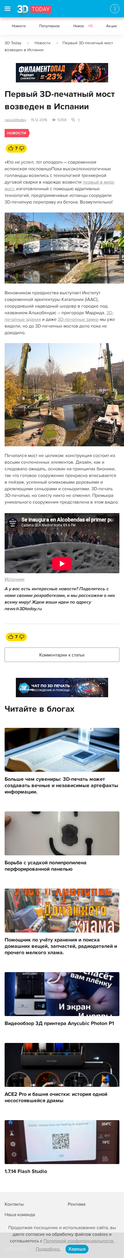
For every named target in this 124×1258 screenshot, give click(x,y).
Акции (111, 26)
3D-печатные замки (78, 319)
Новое (83, 26)
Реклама (27, 75)
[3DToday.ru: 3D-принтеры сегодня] (34, 11)
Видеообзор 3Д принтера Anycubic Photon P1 (59, 1023)
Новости (19, 26)
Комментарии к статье (62, 655)
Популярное (49, 26)
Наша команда (20, 1215)
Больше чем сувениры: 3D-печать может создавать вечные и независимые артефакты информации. (61, 785)
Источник (15, 579)
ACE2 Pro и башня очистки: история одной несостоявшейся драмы (56, 1097)
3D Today (13, 42)
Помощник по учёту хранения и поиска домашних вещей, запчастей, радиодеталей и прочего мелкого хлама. (61, 946)
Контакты (14, 1204)
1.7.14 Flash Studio (26, 1171)
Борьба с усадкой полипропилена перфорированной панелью (46, 866)
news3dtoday (15, 120)
